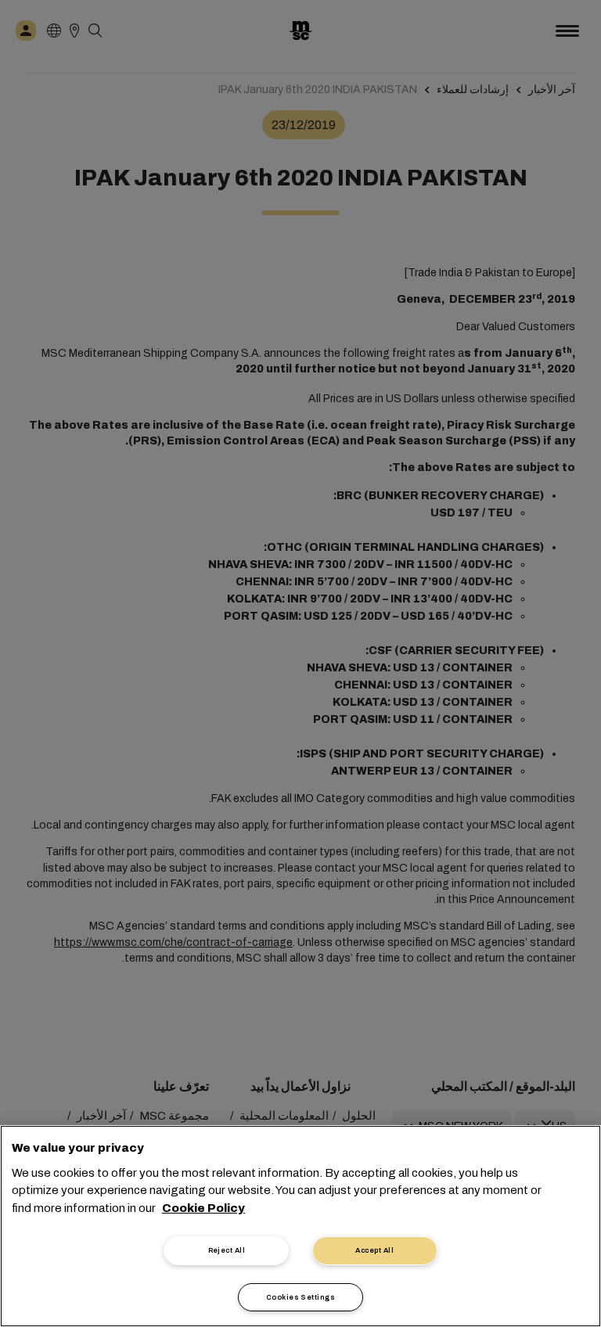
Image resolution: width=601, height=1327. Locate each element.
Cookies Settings (300, 1297)
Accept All (374, 1250)
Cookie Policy (203, 1208)
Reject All (227, 1250)
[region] (300, 1226)
